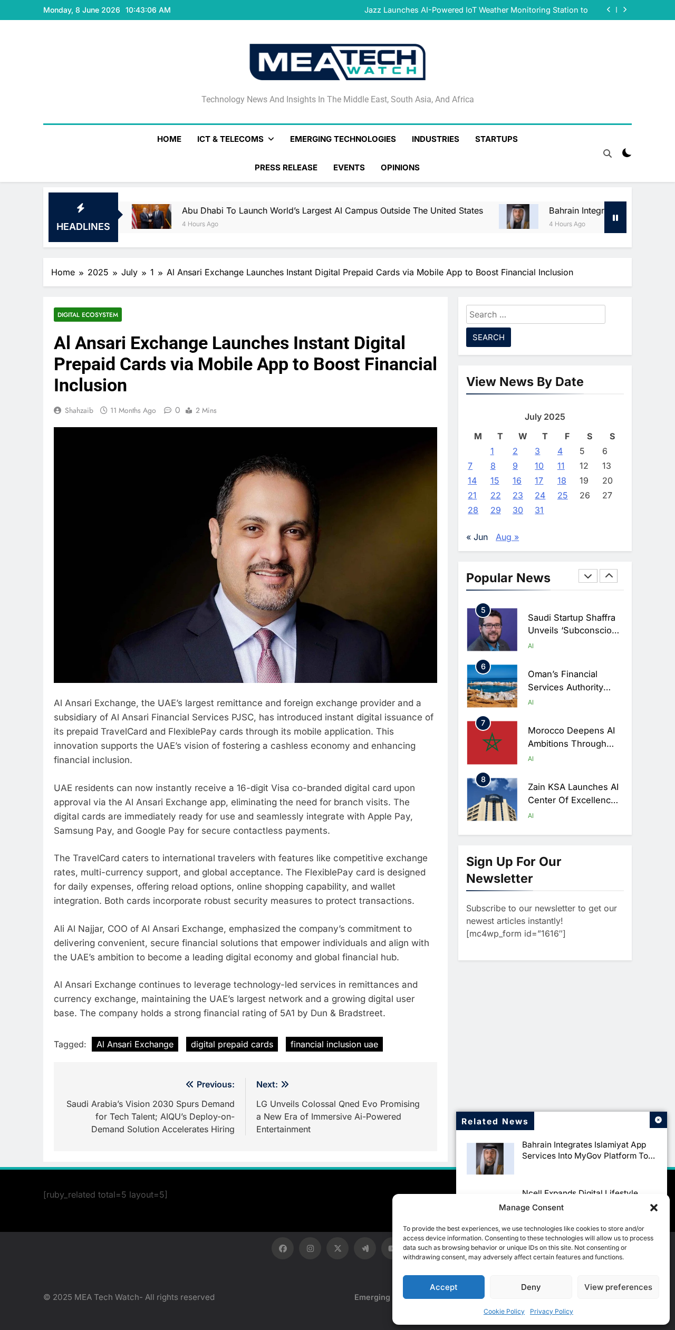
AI (531, 646)
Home (169, 139)
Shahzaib (79, 410)
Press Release (286, 167)
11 (561, 465)
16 (517, 480)
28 (473, 510)
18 (561, 480)
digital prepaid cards (232, 1044)
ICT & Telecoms (230, 139)
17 (539, 480)
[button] (654, 1207)
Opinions (400, 167)
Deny (531, 1287)
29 (495, 510)
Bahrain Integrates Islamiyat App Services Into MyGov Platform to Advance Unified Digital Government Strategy (585, 1161)
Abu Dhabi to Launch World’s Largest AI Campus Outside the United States (292, 210)
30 (518, 510)
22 (495, 495)
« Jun (477, 537)
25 (562, 495)
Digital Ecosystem (87, 314)
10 (539, 465)
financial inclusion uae (334, 1044)
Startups (496, 139)
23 (518, 495)
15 (494, 480)
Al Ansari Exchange (135, 1044)
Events (349, 167)
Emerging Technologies (343, 139)
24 (540, 495)
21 (472, 495)
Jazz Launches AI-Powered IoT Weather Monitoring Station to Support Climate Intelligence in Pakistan (476, 10)
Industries (435, 139)
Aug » (507, 537)
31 (539, 510)
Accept (444, 1287)
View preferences (618, 1287)
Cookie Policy (504, 1311)
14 (472, 480)
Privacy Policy (551, 1311)
